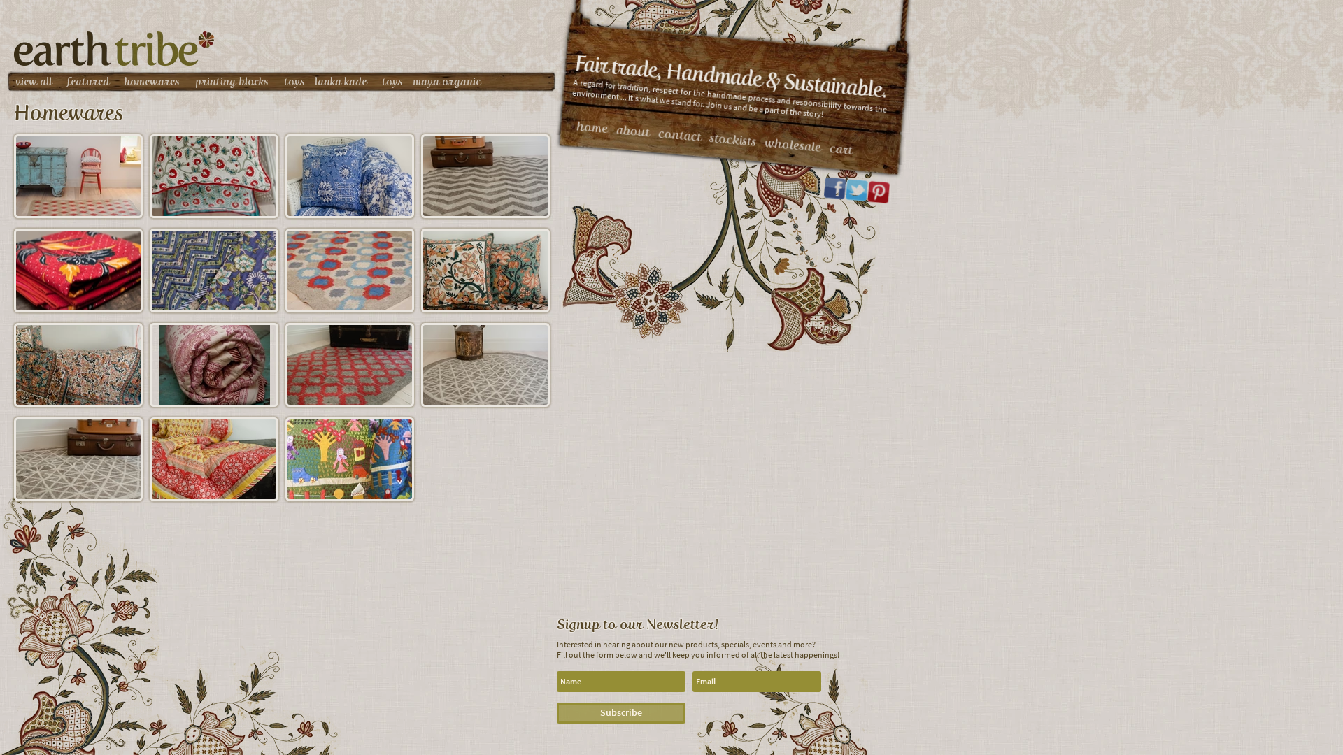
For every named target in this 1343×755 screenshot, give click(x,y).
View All (33, 82)
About (633, 131)
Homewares (152, 82)
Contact (680, 135)
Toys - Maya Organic (431, 82)
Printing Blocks (232, 82)
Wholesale (793, 145)
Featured (88, 82)
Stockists (733, 140)
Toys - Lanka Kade (325, 82)
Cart (841, 149)
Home (592, 127)
